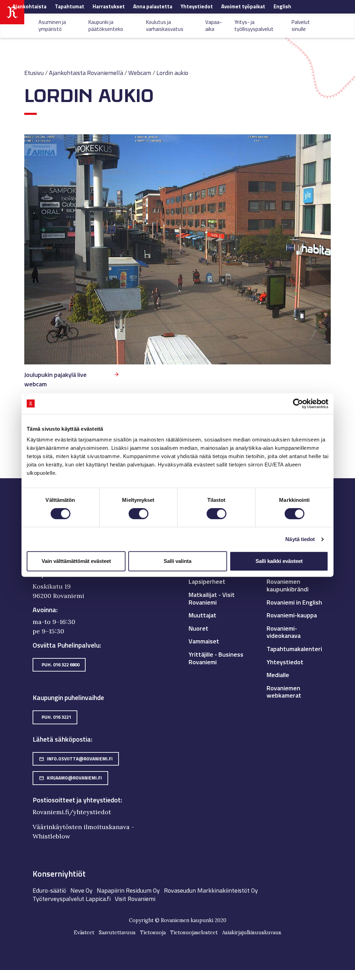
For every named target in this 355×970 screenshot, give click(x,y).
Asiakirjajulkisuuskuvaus (251, 932)
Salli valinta (177, 561)
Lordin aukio (172, 72)
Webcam (139, 72)
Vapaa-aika (213, 25)
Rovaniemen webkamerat (284, 691)
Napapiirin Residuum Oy (128, 890)
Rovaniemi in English (294, 602)
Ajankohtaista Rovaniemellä (86, 72)
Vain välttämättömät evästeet (76, 561)
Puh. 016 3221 (56, 717)
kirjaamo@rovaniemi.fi (70, 777)
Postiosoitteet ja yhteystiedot (77, 800)
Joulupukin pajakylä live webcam (55, 379)
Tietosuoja (153, 932)
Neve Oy (81, 890)
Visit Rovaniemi (135, 898)
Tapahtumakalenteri (294, 648)
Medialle (278, 675)
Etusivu (34, 72)
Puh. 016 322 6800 (60, 664)
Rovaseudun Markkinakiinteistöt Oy (211, 890)
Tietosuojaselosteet (194, 932)
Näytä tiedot (300, 539)
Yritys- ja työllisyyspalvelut (254, 25)
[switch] (138, 513)
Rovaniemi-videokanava (284, 632)
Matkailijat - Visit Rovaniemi (212, 598)
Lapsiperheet (207, 581)
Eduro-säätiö (49, 890)
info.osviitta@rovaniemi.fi (76, 758)
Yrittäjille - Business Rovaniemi (216, 658)
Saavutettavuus (117, 932)
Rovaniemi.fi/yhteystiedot (72, 812)
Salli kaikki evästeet (279, 561)
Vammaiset (204, 641)
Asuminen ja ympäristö (52, 25)
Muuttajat (202, 615)
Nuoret (198, 628)
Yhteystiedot (285, 662)
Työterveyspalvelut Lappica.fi (72, 898)
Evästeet (84, 932)
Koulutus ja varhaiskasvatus (164, 25)
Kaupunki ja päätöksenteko (105, 25)
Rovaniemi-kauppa (292, 615)
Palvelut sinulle (301, 25)
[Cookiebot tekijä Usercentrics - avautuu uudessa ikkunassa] (298, 403)
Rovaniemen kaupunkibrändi (288, 585)
